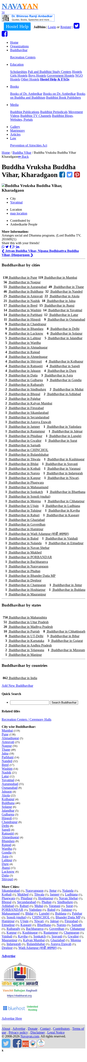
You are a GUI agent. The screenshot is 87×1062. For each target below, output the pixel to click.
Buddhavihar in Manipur (23, 654)
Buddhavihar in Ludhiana (61, 506)
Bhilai (29, 913)
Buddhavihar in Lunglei (63, 436)
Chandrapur (10, 822)
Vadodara (35, 909)
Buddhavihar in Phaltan (22, 571)
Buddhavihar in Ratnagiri (24, 366)
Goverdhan (56, 928)
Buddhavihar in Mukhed (23, 552)
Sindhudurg (65, 902)
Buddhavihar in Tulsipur (23, 510)
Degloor (7, 948)
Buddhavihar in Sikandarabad (27, 412)
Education (17, 64)
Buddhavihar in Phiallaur (23, 436)
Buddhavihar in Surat (61, 440)
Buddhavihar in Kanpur (23, 478)
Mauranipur (9, 940)
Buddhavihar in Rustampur (25, 431)
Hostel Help (17, 26)
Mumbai (7, 730)
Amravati (8, 742)
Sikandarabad (11, 890)
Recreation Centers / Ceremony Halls (26, 719)
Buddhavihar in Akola (62, 296)
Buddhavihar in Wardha (23, 343)
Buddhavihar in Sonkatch (24, 492)
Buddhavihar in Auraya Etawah (28, 422)
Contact (45, 1028)
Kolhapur (8, 799)
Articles (15, 134)
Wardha (7, 848)
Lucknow (8, 871)
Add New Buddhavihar (17, 685)
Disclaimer (37, 1032)
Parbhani (8, 757)
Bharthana (44, 925)
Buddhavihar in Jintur (65, 585)
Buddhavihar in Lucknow (24, 333)
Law (13, 138)
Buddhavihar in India (20, 678)
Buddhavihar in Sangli (63, 366)
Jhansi (6, 868)
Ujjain (24, 921)
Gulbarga (8, 814)
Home (14, 42)
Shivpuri (7, 879)
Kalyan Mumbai (34, 940)
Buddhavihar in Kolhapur (64, 361)
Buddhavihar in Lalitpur (23, 338)
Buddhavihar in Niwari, (61, 478)
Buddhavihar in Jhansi (56, 305)
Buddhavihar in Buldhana (23, 291)
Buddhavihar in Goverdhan (25, 524)
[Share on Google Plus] (14, 247)
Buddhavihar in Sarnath (23, 445)
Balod (51, 909)
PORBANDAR (12, 909)
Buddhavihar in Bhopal (22, 394)
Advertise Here (12, 1018)
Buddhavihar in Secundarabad (27, 417)
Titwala (39, 894)
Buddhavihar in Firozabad (24, 408)
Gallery (15, 127)
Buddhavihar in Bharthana (65, 492)
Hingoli (7, 818)
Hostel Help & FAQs (54, 79)
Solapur (7, 807)
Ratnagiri (8, 833)
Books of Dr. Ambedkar (26, 94)
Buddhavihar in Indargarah (63, 473)
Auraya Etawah (60, 944)
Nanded (7, 761)
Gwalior (73, 936)
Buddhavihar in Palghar (23, 398)
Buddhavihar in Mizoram (66, 650)
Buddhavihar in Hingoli (22, 319)
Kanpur (12, 932)
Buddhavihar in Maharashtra (25, 617)
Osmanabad (10, 787)
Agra (5, 856)
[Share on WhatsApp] (3, 247)
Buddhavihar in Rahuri (22, 515)
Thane (6, 749)
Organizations (19, 46)
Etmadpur (8, 925)
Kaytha (23, 936)
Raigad (6, 845)
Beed (5, 765)
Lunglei (44, 913)
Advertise (8, 956)
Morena (76, 940)
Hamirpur (8, 921)
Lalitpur (7, 860)
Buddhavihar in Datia (21, 375)
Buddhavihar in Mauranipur (25, 594)
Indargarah (14, 944)
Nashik (6, 772)
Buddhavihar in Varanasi (62, 468)
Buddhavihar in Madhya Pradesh (28, 627)
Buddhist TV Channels (35, 116)
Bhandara (8, 841)
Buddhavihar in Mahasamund (26, 487)
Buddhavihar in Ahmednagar (26, 357)
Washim (7, 768)
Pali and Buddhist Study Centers (49, 71)
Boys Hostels (37, 75)
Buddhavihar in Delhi (63, 329)
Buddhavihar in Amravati (23, 296)
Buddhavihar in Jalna (58, 301)
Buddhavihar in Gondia (64, 380)
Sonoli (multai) (16, 917)
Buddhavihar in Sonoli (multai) (27, 496)
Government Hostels (60, 75)
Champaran (71, 932)
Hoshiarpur (45, 898)
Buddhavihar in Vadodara (62, 426)
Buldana (60, 913)
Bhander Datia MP (68, 917)
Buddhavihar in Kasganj (61, 515)
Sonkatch (39, 936)
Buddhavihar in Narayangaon (26, 566)
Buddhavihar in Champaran (25, 585)
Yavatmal (16, 202)
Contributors (61, 1028)
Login (52, 27)
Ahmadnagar (10, 738)
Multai (38, 906)
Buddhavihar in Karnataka (24, 640)
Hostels (77, 71)
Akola (6, 795)
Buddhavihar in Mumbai (57, 277)
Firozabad (71, 921)
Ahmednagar (10, 837)
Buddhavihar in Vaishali (60, 538)
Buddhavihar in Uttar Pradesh (26, 622)
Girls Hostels (18, 75)
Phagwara (8, 898)
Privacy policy (18, 1032)
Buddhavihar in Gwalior (23, 440)
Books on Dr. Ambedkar (59, 94)
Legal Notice (56, 1032)
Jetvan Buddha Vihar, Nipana (25, 251)
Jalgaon (7, 791)
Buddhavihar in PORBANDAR (28, 557)
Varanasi (54, 906)
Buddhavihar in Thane (66, 287)
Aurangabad (10, 784)
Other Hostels (30, 79)
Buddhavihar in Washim (22, 310)
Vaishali (7, 936)
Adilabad (8, 906)
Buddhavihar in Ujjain (22, 506)
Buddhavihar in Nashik (22, 301)
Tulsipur (66, 909)
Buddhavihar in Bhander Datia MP (30, 575)
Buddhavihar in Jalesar (66, 431)
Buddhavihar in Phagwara (24, 482)
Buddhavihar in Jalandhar (63, 338)
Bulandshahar (36, 944)
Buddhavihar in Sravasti (60, 464)
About (6, 1028)
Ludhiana (71, 894)
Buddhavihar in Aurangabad (25, 287)
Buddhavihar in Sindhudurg (25, 389)
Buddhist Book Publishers (63, 97)
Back (23, 156)
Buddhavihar (18, 50)
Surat (69, 906)
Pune (5, 734)
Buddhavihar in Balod (21, 538)
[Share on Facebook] (11, 247)
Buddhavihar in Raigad (22, 352)
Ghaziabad (57, 940)
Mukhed (23, 894)
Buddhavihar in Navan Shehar (27, 548)
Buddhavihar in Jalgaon (23, 370)
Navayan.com (29, 1036)
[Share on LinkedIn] (17, 247)
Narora (61, 925)
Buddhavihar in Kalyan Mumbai (28, 403)
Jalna (5, 753)
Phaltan (47, 902)
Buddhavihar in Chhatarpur (64, 501)
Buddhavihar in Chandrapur (25, 324)
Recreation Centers (22, 57)
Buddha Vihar (21, 152)
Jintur (53, 890)
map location (18, 213)
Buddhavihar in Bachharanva (26, 562)
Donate (33, 1028)
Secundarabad (26, 902)
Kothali (7, 894)
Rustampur (51, 932)
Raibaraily (13, 928)
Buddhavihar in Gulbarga (24, 380)
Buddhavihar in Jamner (22, 426)
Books (14, 86)
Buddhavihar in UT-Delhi (24, 636)
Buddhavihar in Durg (60, 370)
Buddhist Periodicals (54, 112)
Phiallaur (27, 898)
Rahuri (24, 906)
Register (65, 27)
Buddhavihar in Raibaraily (24, 384)
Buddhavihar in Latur (61, 315)
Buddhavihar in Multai (66, 389)
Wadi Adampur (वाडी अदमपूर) (37, 948)
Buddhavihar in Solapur (64, 333)
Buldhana (8, 803)
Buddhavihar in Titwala (22, 459)
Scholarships (18, 71)
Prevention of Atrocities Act (28, 145)
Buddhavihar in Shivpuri (23, 361)
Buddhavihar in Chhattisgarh (64, 631)
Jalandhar (8, 810)
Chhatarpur (77, 928)
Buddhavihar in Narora (22, 473)
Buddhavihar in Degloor (23, 580)
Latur (5, 776)
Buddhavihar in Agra (57, 375)
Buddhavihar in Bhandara (24, 329)
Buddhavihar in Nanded (64, 291)
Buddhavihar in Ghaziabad (25, 520)
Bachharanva (35, 928)
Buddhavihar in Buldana (67, 589)
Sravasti (57, 936)
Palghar (77, 913)
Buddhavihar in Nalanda (23, 543)
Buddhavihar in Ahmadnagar (26, 347)
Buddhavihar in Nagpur (22, 282)
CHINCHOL (41, 917)
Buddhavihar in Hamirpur (24, 529)
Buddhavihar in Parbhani (23, 315)
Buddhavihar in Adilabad (62, 394)
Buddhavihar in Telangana (24, 650)
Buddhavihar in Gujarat (65, 640)
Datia (5, 875)
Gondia (7, 852)
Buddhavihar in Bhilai (21, 464)
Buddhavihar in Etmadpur (64, 543)
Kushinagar (30, 932)
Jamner (54, 894)
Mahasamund (11, 913)
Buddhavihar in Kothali (22, 468)
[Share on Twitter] (7, 247)
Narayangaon (35, 890)
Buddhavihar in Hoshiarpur (25, 589)
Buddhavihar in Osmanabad (64, 319)
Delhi (5, 826)
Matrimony (17, 130)
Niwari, (39, 921)
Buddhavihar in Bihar (63, 636)
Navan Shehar (68, 898)
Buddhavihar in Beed (20, 305)
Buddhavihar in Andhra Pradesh (28, 645)
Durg (5, 864)
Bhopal (6, 902)
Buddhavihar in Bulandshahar (27, 454)
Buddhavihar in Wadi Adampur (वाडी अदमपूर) (37, 534)
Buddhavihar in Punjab (22, 631)
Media (14, 105)
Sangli (6, 829)
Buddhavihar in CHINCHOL (26, 450)
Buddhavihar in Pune (20, 277)
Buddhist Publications (24, 112)
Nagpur (7, 746)
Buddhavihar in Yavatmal (62, 310)
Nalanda (67, 890)
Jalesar (54, 921)
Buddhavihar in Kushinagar (64, 459)
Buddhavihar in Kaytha (62, 510)
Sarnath (77, 925)
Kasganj (25, 925)
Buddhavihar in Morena (23, 501)
